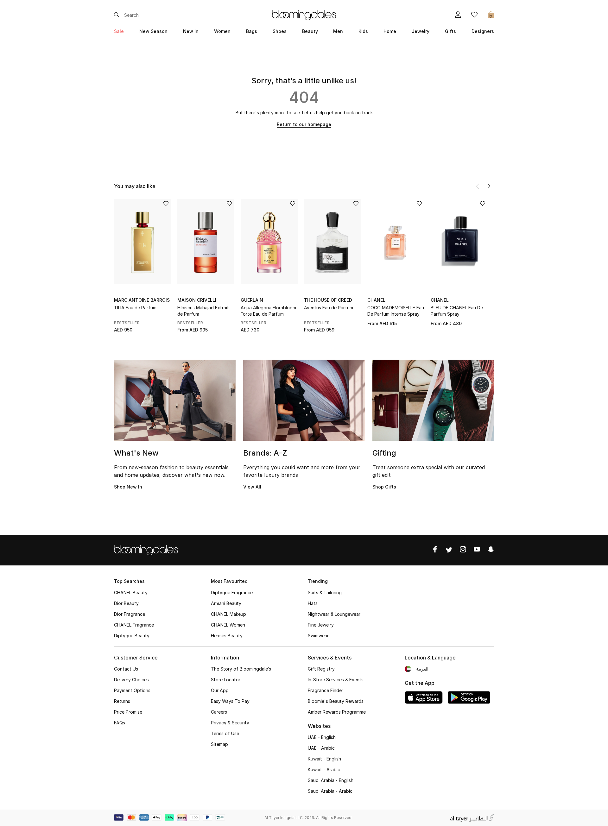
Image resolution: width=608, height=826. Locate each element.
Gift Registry (321, 669)
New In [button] (191, 31)
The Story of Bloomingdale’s (241, 669)
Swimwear (318, 635)
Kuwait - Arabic (324, 769)
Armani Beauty (226, 603)
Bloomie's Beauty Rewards (336, 701)
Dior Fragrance (129, 614)
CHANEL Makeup (228, 614)
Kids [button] (363, 31)
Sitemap (219, 744)
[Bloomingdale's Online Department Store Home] (304, 14)
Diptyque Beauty (131, 635)
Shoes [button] (280, 31)
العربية (422, 669)
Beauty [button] (310, 31)
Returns (122, 701)
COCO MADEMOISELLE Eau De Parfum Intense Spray (395, 311)
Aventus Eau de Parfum (328, 307)
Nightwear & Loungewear (334, 614)
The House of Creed (328, 300)
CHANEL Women (228, 624)
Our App (220, 690)
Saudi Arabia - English (330, 780)
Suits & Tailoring (325, 592)
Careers (219, 712)
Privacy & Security (230, 722)
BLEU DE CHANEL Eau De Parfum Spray (457, 311)
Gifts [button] (450, 31)
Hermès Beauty (227, 635)
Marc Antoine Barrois (142, 300)
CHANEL (376, 300)
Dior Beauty (126, 603)
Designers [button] (483, 31)
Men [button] (338, 31)
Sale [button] (119, 31)
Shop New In (128, 486)
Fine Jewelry (321, 624)
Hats (313, 603)
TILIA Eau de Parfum (135, 307)
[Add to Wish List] (165, 204)
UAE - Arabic (321, 748)
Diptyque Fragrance (232, 592)
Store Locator (225, 679)
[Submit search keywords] (116, 15)
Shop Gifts (384, 486)
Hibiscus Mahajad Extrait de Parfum (203, 311)
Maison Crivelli (196, 300)
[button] (489, 186)
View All (252, 486)
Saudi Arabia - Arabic (330, 791)
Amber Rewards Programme (337, 712)
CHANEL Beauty (131, 592)
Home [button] (389, 31)
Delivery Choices (131, 679)
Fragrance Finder (325, 690)
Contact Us (126, 669)
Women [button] (222, 31)
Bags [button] (251, 31)
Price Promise (128, 712)
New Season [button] (153, 31)
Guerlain (252, 300)
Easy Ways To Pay (230, 701)
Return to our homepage (304, 124)
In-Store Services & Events (336, 679)
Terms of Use (225, 733)
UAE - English (322, 737)
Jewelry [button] (420, 31)
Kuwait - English (324, 758)
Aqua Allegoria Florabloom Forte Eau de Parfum (268, 311)
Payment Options (132, 690)
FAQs (119, 722)
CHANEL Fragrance (134, 624)
